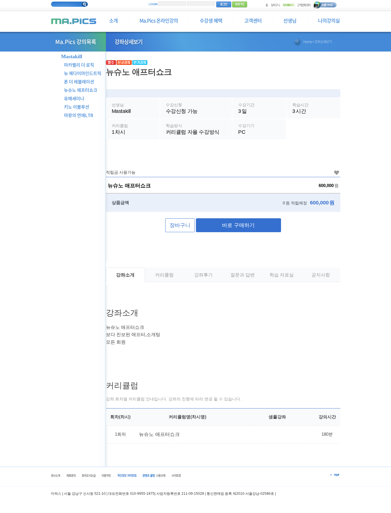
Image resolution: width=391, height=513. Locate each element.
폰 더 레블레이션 (79, 81)
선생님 (289, 20)
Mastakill (71, 56)
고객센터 (253, 20)
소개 (113, 20)
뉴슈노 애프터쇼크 (80, 90)
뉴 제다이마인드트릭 (82, 73)
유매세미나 (74, 98)
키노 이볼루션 (76, 106)
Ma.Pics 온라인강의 (158, 20)
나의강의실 (329, 20)
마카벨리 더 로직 (79, 64)
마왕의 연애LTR (78, 115)
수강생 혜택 (211, 20)
